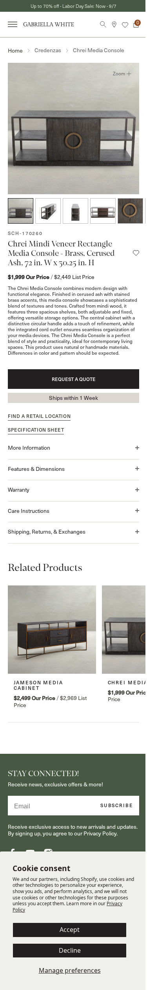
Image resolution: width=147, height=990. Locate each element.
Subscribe (110, 801)
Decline (70, 950)
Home (15, 50)
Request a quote (71, 379)
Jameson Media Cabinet (38, 681)
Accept (70, 929)
